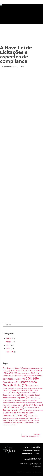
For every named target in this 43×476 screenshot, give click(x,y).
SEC (18, 420)
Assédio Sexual (19, 375)
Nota (8, 348)
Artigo (8, 342)
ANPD (12, 373)
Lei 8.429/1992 (16, 405)
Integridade (19, 402)
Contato (37, 453)
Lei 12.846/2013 (33, 404)
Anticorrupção (24, 373)
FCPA (33, 398)
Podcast (9, 352)
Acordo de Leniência (13, 368)
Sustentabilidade (18, 422)
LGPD (21, 415)
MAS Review (27, 453)
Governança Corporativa (22, 400)
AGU (6, 371)
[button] (39, 6)
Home (26, 447)
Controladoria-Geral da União (20, 383)
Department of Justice (22, 390)
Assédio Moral (8, 375)
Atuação (37, 450)
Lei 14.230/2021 (30, 408)
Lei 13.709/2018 (13, 407)
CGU (32, 378)
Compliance (11, 382)
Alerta (8, 338)
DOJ (15, 392)
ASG (35, 373)
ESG (25, 397)
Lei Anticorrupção (21, 408)
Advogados (27, 450)
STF (24, 420)
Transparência (31, 422)
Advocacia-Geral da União (32, 368)
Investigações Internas (30, 402)
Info (22, 67)
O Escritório (35, 447)
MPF (30, 416)
